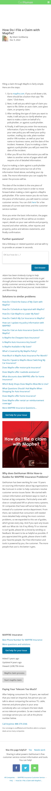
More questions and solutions (16, 644)
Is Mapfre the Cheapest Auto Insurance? (20, 337)
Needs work (39, 750)
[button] (48, 2)
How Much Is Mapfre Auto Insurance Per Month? (24, 355)
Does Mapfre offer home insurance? (19, 396)
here (34, 202)
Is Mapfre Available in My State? (16, 346)
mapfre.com (18, 93)
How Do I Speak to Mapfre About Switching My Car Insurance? (23, 361)
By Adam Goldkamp (19, 37)
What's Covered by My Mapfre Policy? (19, 351)
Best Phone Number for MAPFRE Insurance (22, 639)
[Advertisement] (25, 61)
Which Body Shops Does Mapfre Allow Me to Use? (25, 384)
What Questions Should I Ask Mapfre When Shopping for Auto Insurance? (22, 390)
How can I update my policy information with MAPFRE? (23, 324)
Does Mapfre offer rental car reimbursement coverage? (23, 402)
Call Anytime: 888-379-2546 (14, 724)
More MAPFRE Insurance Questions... (19, 408)
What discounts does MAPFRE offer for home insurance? (23, 378)
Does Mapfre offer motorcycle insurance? (21, 367)
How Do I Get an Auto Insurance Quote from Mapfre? (23, 332)
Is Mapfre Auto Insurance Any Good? (19, 342)
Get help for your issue (16, 415)
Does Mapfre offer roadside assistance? (20, 372)
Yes (30, 750)
